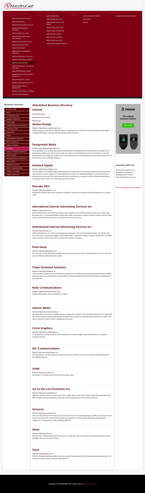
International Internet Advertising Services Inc (62, 206)
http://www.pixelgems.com (48, 251)
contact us (132, 177)
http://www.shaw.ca (45, 433)
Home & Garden (12, 145)
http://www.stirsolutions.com (48, 352)
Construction (11, 129)
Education (10, 132)
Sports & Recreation (14, 168)
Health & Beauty (12, 142)
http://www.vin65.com (46, 373)
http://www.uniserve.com (47, 413)
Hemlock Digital (42, 165)
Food (8, 135)
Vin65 (35, 368)
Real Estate (10, 161)
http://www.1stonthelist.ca (47, 393)
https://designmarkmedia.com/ (49, 148)
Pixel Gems (39, 247)
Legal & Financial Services (16, 152)
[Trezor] (128, 187)
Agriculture (11, 109)
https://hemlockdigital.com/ (48, 169)
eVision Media (41, 307)
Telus (35, 449)
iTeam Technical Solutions (49, 267)
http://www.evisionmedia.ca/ (48, 312)
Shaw (35, 429)
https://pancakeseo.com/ (47, 190)
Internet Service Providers (41, 117)
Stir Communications (46, 348)
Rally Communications (47, 287)
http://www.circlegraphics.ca (48, 332)
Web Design (36, 121)
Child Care (10, 122)
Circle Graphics (42, 328)
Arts (8, 112)
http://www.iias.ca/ (45, 210)
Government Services (14, 139)
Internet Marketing (38, 114)
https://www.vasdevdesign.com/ (50, 128)
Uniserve (38, 409)
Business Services (13, 119)
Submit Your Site (12, 174)
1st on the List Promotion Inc (51, 389)
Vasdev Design (41, 124)
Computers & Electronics (16, 125)
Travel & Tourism (13, 171)
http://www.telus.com (46, 454)
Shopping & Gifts (12, 165)
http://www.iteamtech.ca (47, 271)
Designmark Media (44, 144)
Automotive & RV (12, 116)
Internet (9, 148)
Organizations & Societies (16, 158)
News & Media (11, 155)
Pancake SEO (41, 186)
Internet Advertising (90, 484)
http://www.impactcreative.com (49, 291)
